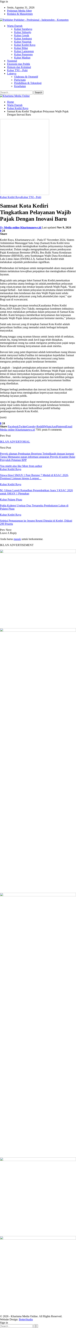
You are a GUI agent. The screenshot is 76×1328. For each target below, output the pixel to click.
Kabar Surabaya (23, 29)
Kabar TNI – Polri (17, 70)
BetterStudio (26, 1319)
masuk (17, 539)
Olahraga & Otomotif (26, 76)
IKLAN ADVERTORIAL (15, 441)
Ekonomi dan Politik (18, 63)
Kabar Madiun (22, 57)
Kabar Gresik (21, 35)
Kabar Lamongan (24, 51)
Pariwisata (20, 79)
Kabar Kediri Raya (24, 44)
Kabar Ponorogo (23, 54)
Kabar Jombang (23, 38)
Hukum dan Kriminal (19, 67)
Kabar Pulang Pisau (11, 499)
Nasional (12, 60)
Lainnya (11, 73)
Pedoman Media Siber (19, 10)
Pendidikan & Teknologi (28, 83)
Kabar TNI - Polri (31, 197)
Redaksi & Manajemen (20, 13)
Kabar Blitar (21, 48)
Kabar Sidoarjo (22, 32)
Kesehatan (20, 86)
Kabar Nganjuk (22, 41)
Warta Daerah (14, 25)
